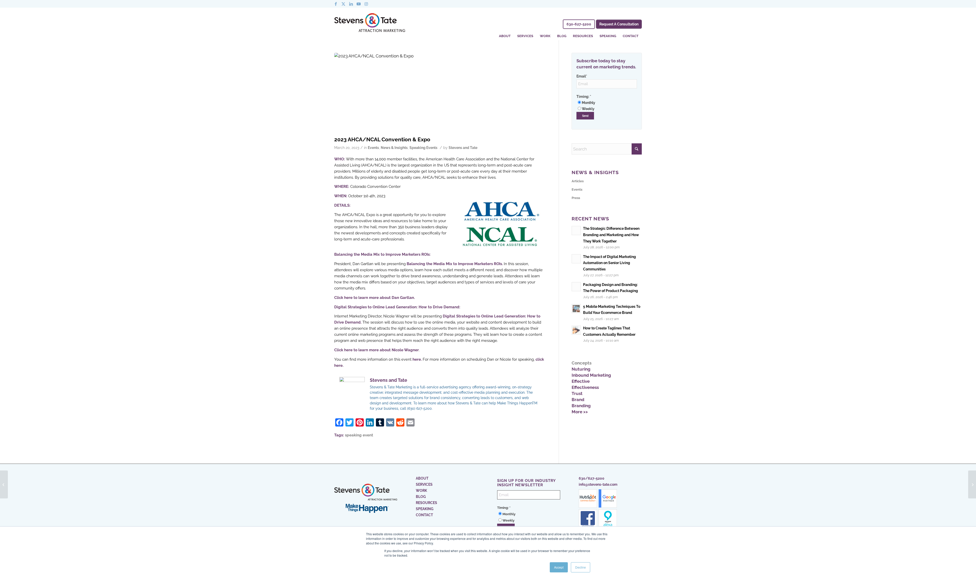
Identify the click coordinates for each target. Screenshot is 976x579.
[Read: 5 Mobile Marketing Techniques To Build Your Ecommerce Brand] (576, 308)
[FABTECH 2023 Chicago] (4, 484)
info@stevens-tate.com (598, 484)
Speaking (424, 509)
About (422, 478)
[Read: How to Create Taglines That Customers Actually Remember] (576, 330)
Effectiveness (585, 387)
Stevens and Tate (463, 148)
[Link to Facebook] (336, 4)
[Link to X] (343, 4)
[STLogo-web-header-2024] (369, 24)
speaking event (359, 435)
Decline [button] (580, 567)
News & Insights (394, 148)
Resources (426, 503)
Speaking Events (423, 148)
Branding (581, 405)
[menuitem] (505, 32)
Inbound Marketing (591, 375)
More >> (580, 411)
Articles (578, 181)
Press (576, 198)
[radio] (606, 103)
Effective (581, 381)
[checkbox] (606, 106)
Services (424, 484)
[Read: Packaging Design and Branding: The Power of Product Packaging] (576, 286)
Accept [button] (558, 567)
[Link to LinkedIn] (351, 4)
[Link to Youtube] (358, 4)
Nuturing (581, 369)
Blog (421, 497)
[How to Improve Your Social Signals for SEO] (972, 484)
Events (373, 148)
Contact (424, 515)
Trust (577, 393)
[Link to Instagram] (366, 4)
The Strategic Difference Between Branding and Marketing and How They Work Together (611, 234)
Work (421, 491)
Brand (578, 399)
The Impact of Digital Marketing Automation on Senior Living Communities (609, 262)
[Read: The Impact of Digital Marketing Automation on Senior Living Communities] (576, 258)
